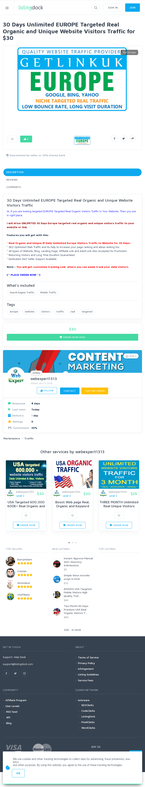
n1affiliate (23, 594)
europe (14, 311)
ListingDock (88, 716)
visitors (45, 311)
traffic (60, 311)
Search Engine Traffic (22, 292)
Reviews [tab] (12, 179)
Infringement (86, 668)
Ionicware (83, 700)
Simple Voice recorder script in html (77, 577)
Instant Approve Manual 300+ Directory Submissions (78, 562)
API (7, 717)
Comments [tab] (13, 187)
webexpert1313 (43, 378)
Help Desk (20, 657)
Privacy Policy (86, 663)
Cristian (22, 571)
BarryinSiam (24, 559)
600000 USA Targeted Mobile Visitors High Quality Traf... (78, 592)
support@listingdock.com (18, 664)
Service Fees (85, 680)
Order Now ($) (73, 337)
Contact (70, 390)
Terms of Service (88, 657)
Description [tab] (15, 172)
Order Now (27, 525)
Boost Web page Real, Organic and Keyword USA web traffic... (72, 506)
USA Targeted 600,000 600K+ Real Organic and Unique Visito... (26, 506)
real (73, 311)
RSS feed (11, 711)
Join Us (95, 746)
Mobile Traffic (48, 292)
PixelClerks (88, 722)
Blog (8, 723)
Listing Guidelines (88, 674)
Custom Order (95, 390)
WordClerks (88, 727)
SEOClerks (87, 705)
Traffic (29, 438)
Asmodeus (23, 582)
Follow (48, 390)
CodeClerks (88, 710)
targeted (87, 311)
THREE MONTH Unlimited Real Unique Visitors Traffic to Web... (118, 506)
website (29, 311)
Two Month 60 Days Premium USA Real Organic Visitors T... (76, 609)
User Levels (12, 706)
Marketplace (11, 438)
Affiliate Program (15, 700)
